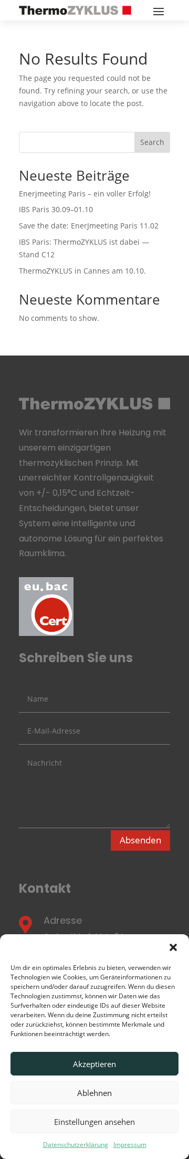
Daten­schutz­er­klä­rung (75, 1144)
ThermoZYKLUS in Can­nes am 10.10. (82, 271)
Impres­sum (129, 1144)
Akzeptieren (94, 1064)
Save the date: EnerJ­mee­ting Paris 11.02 (89, 226)
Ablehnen (94, 1093)
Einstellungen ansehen (94, 1121)
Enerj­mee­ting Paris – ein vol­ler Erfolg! (85, 194)
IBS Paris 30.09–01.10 (56, 209)
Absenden (140, 840)
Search (152, 142)
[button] (173, 947)
